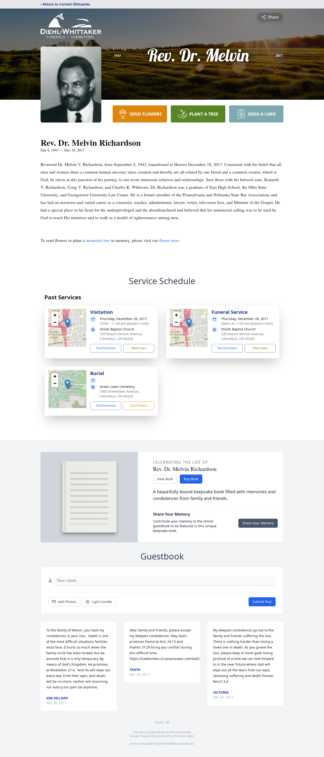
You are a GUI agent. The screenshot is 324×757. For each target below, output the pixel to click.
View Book (165, 479)
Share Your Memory (258, 523)
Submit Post (262, 601)
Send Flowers (139, 406)
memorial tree (98, 240)
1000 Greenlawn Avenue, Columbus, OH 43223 (119, 393)
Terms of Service (175, 736)
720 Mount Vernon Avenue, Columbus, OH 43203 (121, 336)
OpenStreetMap (167, 744)
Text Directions (106, 348)
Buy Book (191, 479)
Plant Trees (138, 348)
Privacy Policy (148, 736)
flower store (169, 240)
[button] (67, 323)
